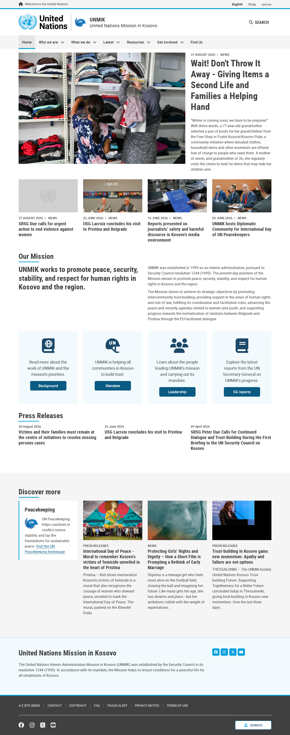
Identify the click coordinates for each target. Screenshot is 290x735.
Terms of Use (177, 705)
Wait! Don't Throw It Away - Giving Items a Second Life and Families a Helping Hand (230, 85)
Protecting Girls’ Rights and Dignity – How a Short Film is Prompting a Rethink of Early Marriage (174, 559)
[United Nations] (43, 22)
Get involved (165, 42)
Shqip (252, 4)
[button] (258, 22)
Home (27, 42)
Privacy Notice (147, 705)
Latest (107, 42)
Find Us (197, 42)
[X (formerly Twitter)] (42, 725)
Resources (133, 42)
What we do (79, 42)
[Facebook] (216, 652)
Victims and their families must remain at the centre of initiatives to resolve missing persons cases (57, 437)
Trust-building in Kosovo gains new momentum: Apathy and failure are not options (240, 556)
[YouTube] (241, 652)
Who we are (46, 42)
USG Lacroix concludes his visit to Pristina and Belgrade (111, 226)
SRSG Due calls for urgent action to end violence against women (46, 229)
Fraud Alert (117, 705)
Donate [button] (256, 725)
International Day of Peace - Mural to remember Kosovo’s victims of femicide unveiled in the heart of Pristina (111, 559)
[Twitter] (233, 652)
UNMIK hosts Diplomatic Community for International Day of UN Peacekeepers (241, 229)
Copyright (78, 705)
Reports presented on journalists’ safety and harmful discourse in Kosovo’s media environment (176, 232)
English (237, 4)
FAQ (97, 705)
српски (266, 4)
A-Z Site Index (29, 705)
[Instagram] (224, 652)
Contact (55, 705)
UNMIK (97, 19)
